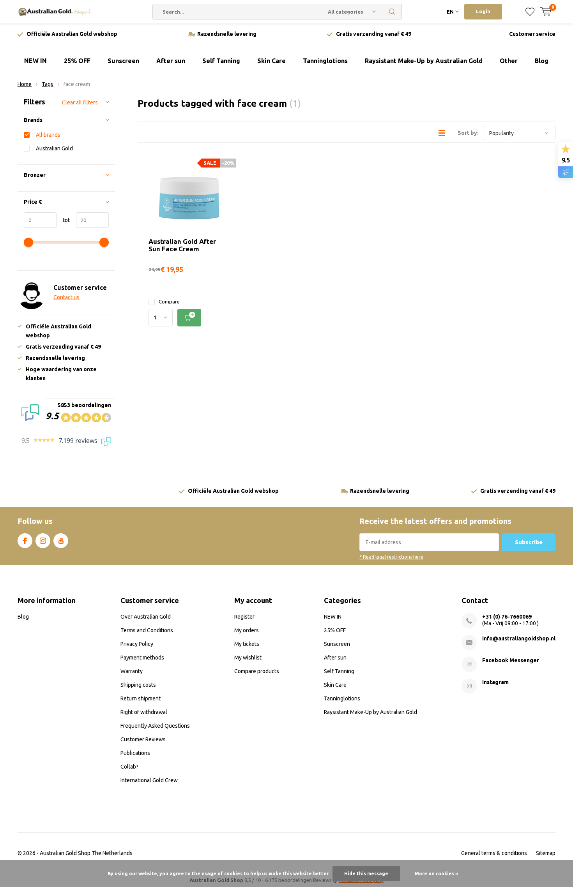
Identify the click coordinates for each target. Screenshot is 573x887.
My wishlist (248, 657)
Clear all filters (80, 102)
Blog (541, 60)
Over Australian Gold (145, 617)
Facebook (25, 540)
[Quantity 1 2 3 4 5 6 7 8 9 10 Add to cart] (188, 317)
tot (63, 220)
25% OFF (77, 60)
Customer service (532, 34)
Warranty (131, 671)
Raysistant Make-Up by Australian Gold (424, 60)
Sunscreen (123, 60)
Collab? (129, 767)
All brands (48, 135)
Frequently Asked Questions (155, 726)
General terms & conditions (494, 853)
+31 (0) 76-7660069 (507, 617)
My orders (246, 630)
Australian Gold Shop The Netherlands (86, 853)
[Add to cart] (189, 317)
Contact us (66, 297)
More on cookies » (436, 873)
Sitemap (545, 853)
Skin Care (271, 60)
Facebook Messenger (510, 660)
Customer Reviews (143, 739)
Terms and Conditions (146, 630)
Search (392, 11)
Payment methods (142, 657)
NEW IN (35, 60)
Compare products (256, 671)
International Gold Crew (149, 780)
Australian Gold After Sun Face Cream (182, 245)
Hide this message (366, 873)
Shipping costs (138, 685)
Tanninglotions (325, 60)
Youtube (60, 540)
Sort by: (468, 133)
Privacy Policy (136, 644)
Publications (135, 753)
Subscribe (529, 542)
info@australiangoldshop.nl (518, 638)
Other (509, 60)
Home (25, 84)
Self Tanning (221, 60)
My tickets (246, 644)
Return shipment (140, 698)
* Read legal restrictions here (391, 556)
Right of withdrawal (143, 712)
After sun (170, 60)
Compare (169, 301)
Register (244, 617)
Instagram (42, 540)
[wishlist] (529, 11)
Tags (47, 84)
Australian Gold (54, 148)
